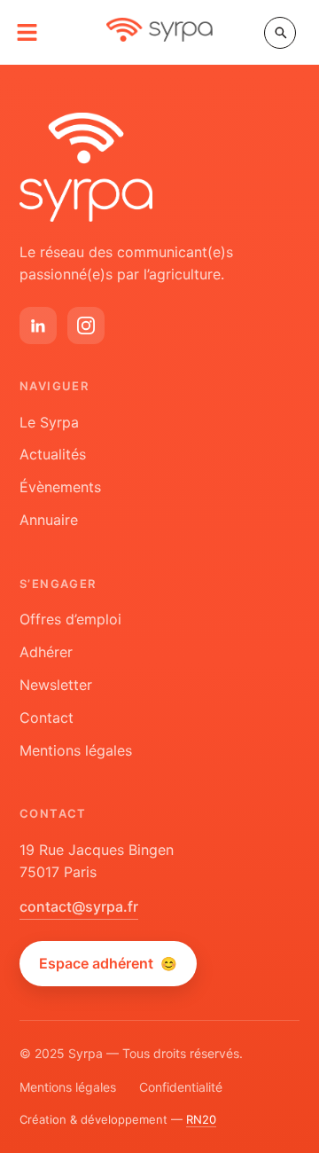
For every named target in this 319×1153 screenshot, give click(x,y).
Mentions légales (75, 750)
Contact (46, 717)
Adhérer (46, 652)
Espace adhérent (108, 963)
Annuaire (48, 520)
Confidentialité (180, 1086)
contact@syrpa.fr (78, 906)
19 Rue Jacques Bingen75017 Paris (96, 861)
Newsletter (55, 685)
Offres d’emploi (70, 619)
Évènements (60, 487)
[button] (27, 32)
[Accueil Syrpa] (85, 167)
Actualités (52, 454)
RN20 (201, 1119)
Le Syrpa (49, 422)
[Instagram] (86, 325)
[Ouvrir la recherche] (280, 33)
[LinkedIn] (38, 325)
